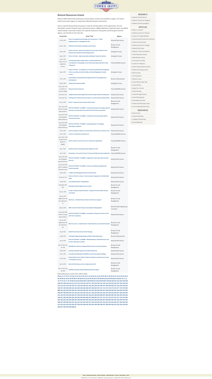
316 (87, 302)
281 (59, 300)
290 (84, 300)
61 (104, 279)
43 (68, 279)
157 (61, 288)
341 (87, 304)
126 (115, 283)
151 (115, 286)
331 (59, 304)
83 (78, 281)
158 (64, 288)
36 (125, 276)
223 (106, 293)
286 (73, 300)
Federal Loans (137, 79)
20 (93, 276)
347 (104, 304)
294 (95, 300)
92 (96, 281)
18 (89, 276)
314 (81, 302)
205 (126, 290)
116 (87, 283)
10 (73, 276)
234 (67, 295)
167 (90, 288)
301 (115, 300)
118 (92, 283)
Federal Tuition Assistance (141, 51)
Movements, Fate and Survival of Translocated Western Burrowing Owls (89, 153)
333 (64, 304)
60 (102, 279)
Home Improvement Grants (141, 67)
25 (103, 276)
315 (84, 302)
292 (90, 300)
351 (115, 304)
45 (72, 279)
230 (126, 293)
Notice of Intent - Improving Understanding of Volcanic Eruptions (87, 56)
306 (59, 302)
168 (92, 288)
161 (73, 288)
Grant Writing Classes (139, 94)
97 (106, 281)
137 (75, 286)
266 (87, 297)
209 (67, 293)
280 (126, 297)
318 (92, 302)
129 (123, 283)
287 (75, 300)
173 (106, 288)
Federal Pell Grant (138, 48)
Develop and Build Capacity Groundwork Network (83, 251)
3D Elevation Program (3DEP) (77, 83)
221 (101, 293)
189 (81, 290)
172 (104, 288)
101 (115, 281)
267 (90, 297)
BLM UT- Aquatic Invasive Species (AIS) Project (82, 102)
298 (106, 300)
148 (106, 286)
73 (58, 281)
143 (92, 286)
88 (88, 281)
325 (112, 302)
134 (67, 286)
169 (95, 288)
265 (84, 297)
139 (81, 286)
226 (115, 293)
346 (101, 304)
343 (92, 304)
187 (75, 290)
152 (118, 286)
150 (112, 286)
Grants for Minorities (139, 42)
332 (61, 304)
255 (126, 295)
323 (106, 302)
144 (95, 286)
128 (120, 283)
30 (113, 276)
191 (87, 290)
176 (115, 288)
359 (67, 307)
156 (59, 288)
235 (70, 295)
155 (126, 286)
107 (61, 283)
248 (106, 295)
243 (92, 295)
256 (59, 297)
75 (62, 281)
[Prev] (60, 276)
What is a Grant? (137, 30)
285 (70, 300)
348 (106, 304)
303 (120, 300)
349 (109, 304)
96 (104, 281)
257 (61, 297)
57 (96, 279)
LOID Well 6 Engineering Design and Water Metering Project (86, 236)
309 (67, 302)
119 (95, 283)
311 (73, 302)
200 (112, 290)
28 (109, 276)
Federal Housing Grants (140, 70)
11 (75, 276)
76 (64, 281)
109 (67, 283)
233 (64, 295)
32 (117, 276)
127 (118, 283)
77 (66, 281)
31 (115, 276)
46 (74, 279)
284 (67, 300)
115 (84, 283)
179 (123, 288)
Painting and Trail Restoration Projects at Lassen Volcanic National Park (89, 98)
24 (101, 276)
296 (101, 300)
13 (79, 276)
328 (120, 302)
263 (78, 297)
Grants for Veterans (138, 64)
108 (64, 283)
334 (67, 304)
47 (76, 279)
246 (101, 295)
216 (87, 293)
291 (87, 300)
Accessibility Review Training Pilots (79, 181)
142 (90, 286)
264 (81, 297)
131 (59, 286)
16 (85, 276)
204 (123, 290)
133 (64, 286)
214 (81, 293)
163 (78, 288)
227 (118, 293)
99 (110, 281)
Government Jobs (138, 116)
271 (101, 297)
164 (81, 288)
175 (112, 288)
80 (72, 281)
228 (120, 293)
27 (107, 276)
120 (98, 283)
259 (67, 297)
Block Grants (136, 73)
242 (90, 295)
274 (109, 297)
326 (115, 302)
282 (61, 300)
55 (92, 279)
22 (97, 276)
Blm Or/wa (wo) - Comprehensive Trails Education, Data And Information (89, 224)
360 (70, 307)
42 (66, 279)
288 (78, 300)
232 (61, 295)
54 (90, 279)
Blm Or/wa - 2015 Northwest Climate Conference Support (85, 200)
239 (81, 295)
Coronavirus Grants (138, 60)
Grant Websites (137, 122)
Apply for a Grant (138, 88)
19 (91, 276)
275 (112, 297)
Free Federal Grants (138, 100)
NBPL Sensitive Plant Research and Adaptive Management (85, 208)
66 (114, 279)
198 (106, 290)
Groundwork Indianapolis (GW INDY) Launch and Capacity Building (87, 254)
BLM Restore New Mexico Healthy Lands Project (82, 46)
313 (78, 302)
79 (70, 281)
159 (67, 288)
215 (84, 293)
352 (118, 304)
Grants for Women (101, 375)
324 (109, 302)
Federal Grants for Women (141, 33)
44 (70, 279)
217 (90, 293)
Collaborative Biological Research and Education (82, 173)
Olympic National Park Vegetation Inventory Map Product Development (89, 94)
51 (84, 279)
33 (119, 276)
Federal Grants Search (139, 17)
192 (90, 290)
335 (70, 304)
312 (75, 302)
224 (109, 293)
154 (123, 286)
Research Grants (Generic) (76, 89)
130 (126, 283)
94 (100, 281)
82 (76, 281)
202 (118, 290)
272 (104, 297)
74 (60, 281)
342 (90, 304)
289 (81, 300)
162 (75, 288)
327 (118, 302)
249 (109, 295)
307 (61, 302)
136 (73, 286)
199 (109, 290)
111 (73, 283)
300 (112, 300)
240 (84, 295)
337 (75, 304)
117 (90, 283)
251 (115, 295)
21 (95, 276)
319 (95, 302)
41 (64, 279)
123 (106, 283)
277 (118, 297)
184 (67, 290)
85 (82, 281)
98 (108, 281)
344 (95, 304)
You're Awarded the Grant (140, 106)
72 (126, 279)
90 (92, 281)
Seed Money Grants (138, 57)
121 (101, 283)
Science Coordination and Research (79, 134)
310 (70, 302)
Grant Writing (136, 91)
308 (64, 302)
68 (118, 279)
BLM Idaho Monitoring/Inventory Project (80, 186)
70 (122, 279)
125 (112, 283)
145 (98, 286)
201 (115, 290)
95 (102, 281)
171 (101, 288)
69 (120, 279)
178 (120, 288)
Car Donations (137, 76)
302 (118, 300)
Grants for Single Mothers (140, 36)
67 (116, 279)
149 (109, 286)
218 (92, 293)
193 (92, 290)
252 (118, 295)
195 (98, 290)
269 (95, 297)
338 (78, 304)
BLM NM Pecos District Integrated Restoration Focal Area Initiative (88, 246)
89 (90, 281)
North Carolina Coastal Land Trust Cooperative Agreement (85, 141)
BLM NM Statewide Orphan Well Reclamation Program (84, 269)
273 (106, 297)
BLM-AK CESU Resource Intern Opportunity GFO (82, 264)
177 (118, 288)
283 (64, 300)
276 (115, 297)
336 (73, 304)
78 (68, 281)
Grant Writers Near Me (139, 82)
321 (101, 302)
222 (104, 293)
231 (59, 295)
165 (84, 288)
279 (123, 297)
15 (83, 276)
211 (73, 293)
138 (78, 286)
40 (62, 279)
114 (81, 283)
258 (64, 297)
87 (86, 281)
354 (123, 304)
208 (64, 293)
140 (84, 286)
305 (126, 300)
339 (81, 304)
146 (101, 286)
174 (109, 288)
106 (59, 283)
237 (75, 295)
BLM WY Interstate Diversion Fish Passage (80, 232)
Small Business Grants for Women (143, 39)
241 (87, 295)
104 (123, 281)
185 (70, 290)
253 (120, 295)
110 (70, 283)
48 (78, 279)
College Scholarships (139, 119)
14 (81, 276)
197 (104, 290)
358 (64, 307)
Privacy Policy (122, 375)
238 (78, 295)
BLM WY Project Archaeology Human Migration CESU (83, 149)
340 (84, 304)
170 (98, 288)
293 (92, 300)
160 (70, 288)
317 (90, 302)
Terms (127, 375)
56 (94, 279)
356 (59, 307)
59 (100, 279)
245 (98, 295)
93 (98, 281)
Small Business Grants (139, 54)
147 (104, 286)
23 (99, 276)
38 (58, 279)
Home (84, 375)
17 (87, 276)
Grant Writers (136, 85)
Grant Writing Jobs (138, 97)
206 (59, 293)
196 (101, 290)
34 (121, 276)
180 (126, 288)
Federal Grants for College (140, 45)
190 (84, 290)
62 (106, 279)
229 (123, 293)
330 (126, 302)
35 (123, 276)
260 (70, 297)
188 (78, 290)
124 (109, 283)
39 (60, 279)
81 (74, 281)
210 (70, 293)
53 (88, 279)
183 (64, 290)
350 (112, 304)
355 (126, 304)
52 (86, 279)
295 (98, 300)
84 (80, 281)
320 (98, 302)
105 (126, 281)
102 (118, 281)
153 (120, 286)
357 (61, 307)
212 (75, 293)
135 (70, 286)
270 (98, 297)
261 (73, 297)
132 (61, 286)
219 (95, 293)
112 (75, 283)
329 (123, 302)
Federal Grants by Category (141, 20)
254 (123, 295)
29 (111, 276)
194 (95, 290)
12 (77, 276)
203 (120, 290)
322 (104, 302)
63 (108, 279)
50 (82, 279)
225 (112, 293)
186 (73, 290)
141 (87, 286)
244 (95, 295)
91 (94, 281)
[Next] (74, 307)
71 (124, 279)
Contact (116, 375)
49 (80, 279)
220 (98, 293)
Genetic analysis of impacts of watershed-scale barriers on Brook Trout (89, 130)
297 (104, 300)
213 (78, 293)
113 (78, 283)
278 (120, 297)
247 (104, 295)
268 (92, 297)
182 (61, 290)
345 (98, 304)
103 (121, 281)
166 (87, 288)
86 (84, 281)
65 (112, 279)
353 (120, 304)
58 (98, 279)
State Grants (136, 113)
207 (61, 293)
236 (73, 295)
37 (127, 276)
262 (75, 297)
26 (105, 276)
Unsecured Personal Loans (141, 103)
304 (123, 300)
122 (104, 283)
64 (110, 279)
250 (112, 295)
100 (112, 281)
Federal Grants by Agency (140, 23)
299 (109, 300)
